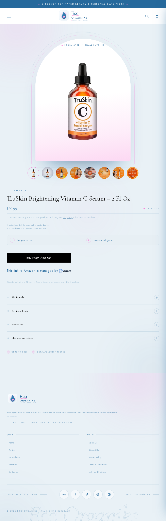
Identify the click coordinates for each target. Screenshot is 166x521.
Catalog (12, 450)
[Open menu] (9, 16)
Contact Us (13, 472)
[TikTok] (75, 494)
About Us (13, 464)
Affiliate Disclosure (97, 472)
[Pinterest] (98, 494)
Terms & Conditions (98, 464)
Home (11, 442)
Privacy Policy (95, 457)
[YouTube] (109, 494)
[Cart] (157, 16)
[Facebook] (86, 494)
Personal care (14, 457)
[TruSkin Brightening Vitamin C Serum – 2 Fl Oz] (33, 173)
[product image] (47, 173)
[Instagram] (64, 494)
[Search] (147, 16)
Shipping (68, 217)
